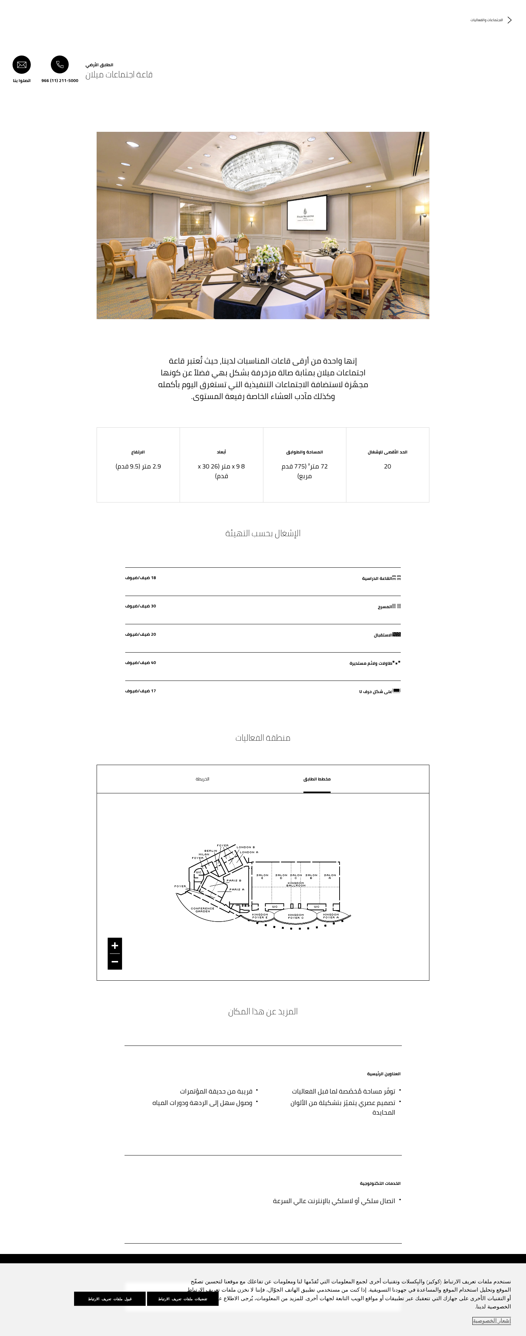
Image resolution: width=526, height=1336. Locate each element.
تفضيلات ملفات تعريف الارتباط (182, 1298)
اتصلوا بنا (22, 79)
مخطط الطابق (317, 779)
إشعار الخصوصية (492, 1321)
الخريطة (202, 779)
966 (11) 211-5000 (60, 79)
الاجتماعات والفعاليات (487, 20)
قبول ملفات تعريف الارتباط (110, 1298)
